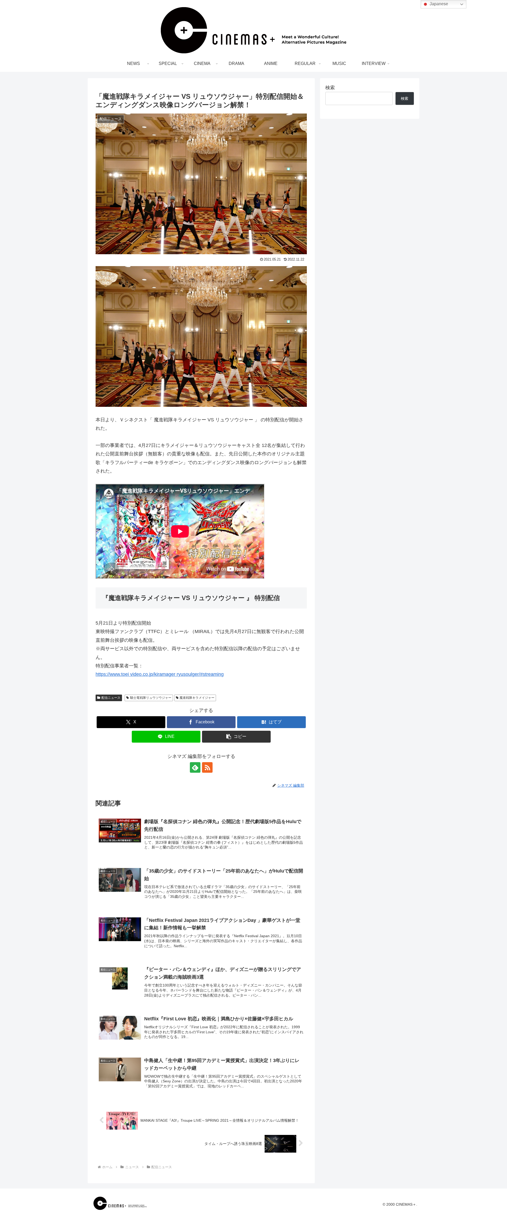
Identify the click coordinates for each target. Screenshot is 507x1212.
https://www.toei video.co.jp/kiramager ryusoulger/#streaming (160, 674)
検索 (330, 87)
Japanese (438, 4)
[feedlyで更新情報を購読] (195, 767)
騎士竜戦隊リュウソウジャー (150, 698)
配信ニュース (110, 698)
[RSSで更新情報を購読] (207, 767)
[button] (236, 737)
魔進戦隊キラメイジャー (197, 698)
